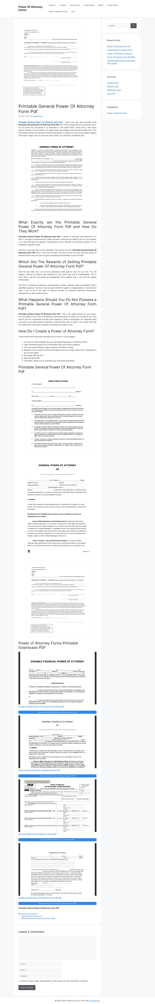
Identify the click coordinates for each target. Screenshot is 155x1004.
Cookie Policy (89, 5)
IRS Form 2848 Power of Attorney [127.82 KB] (37, 834)
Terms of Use (75, 5)
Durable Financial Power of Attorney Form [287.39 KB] (41, 706)
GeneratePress (94, 1001)
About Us (52, 5)
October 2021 (113, 86)
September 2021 (114, 90)
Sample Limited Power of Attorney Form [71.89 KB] (39, 898)
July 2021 (111, 94)
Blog (73, 12)
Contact (63, 5)
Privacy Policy (113, 5)
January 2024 (113, 83)
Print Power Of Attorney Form (31, 916)
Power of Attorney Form (29, 914)
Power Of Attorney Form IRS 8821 (121, 57)
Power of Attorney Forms (58, 12)
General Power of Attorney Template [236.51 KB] (39, 770)
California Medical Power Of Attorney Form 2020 (38, 918)
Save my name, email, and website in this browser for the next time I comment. (54, 981)
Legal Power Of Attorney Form (120, 50)
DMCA (101, 5)
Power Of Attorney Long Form (119, 53)
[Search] (134, 25)
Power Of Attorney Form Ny (118, 46)
